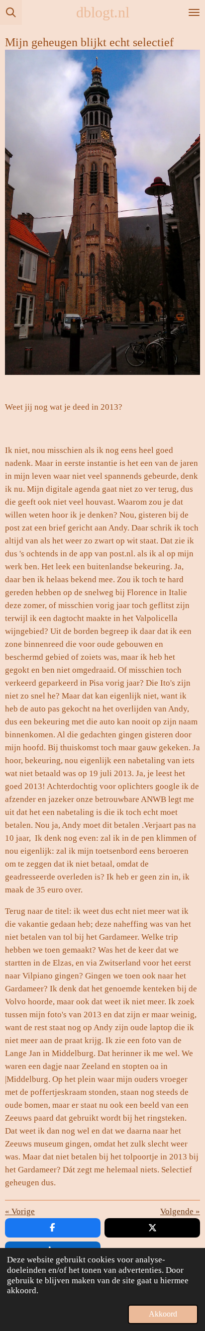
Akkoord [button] (163, 1314)
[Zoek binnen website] (11, 12)
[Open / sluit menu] (194, 12)
